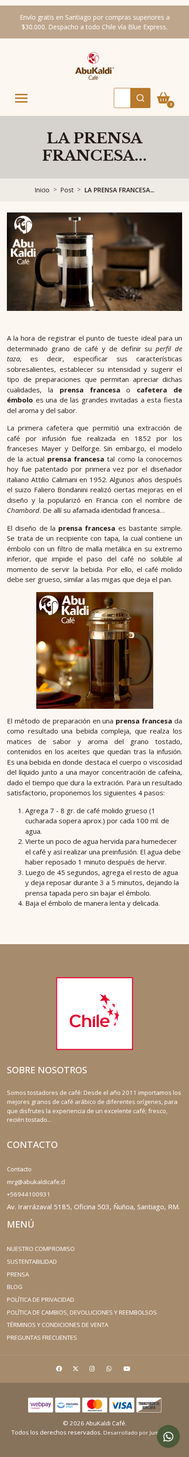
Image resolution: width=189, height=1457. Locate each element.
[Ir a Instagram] (93, 1370)
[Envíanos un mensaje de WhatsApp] (168, 1436)
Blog (14, 1287)
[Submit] (140, 98)
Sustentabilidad (32, 1261)
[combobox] (132, 98)
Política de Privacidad (40, 1299)
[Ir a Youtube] (128, 1370)
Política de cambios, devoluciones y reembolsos (82, 1312)
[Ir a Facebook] (60, 1370)
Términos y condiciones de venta (57, 1325)
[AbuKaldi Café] (94, 66)
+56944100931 (28, 1194)
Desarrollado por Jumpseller (140, 1432)
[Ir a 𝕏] (76, 1370)
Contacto (19, 1169)
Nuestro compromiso (41, 1249)
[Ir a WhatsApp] (110, 1370)
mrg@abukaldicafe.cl (36, 1182)
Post (67, 189)
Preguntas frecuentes (42, 1337)
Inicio (42, 189)
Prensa (18, 1274)
